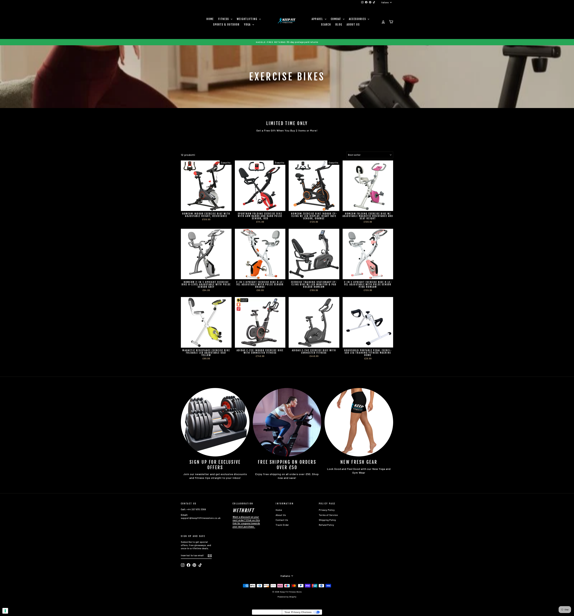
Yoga (248, 24)
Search (326, 24)
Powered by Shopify (287, 597)
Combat (336, 19)
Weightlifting (247, 19)
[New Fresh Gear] (359, 422)
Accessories (358, 19)
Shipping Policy (327, 520)
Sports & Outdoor (226, 24)
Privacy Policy (327, 510)
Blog (338, 24)
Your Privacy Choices (298, 612)
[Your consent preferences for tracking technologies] (5, 611)
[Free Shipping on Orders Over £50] (287, 422)
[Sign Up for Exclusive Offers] (215, 422)
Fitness (224, 19)
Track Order (282, 525)
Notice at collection (267, 612)
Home (210, 19)
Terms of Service (328, 515)
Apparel (318, 19)
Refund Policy (326, 525)
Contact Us (282, 520)
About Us (353, 24)
